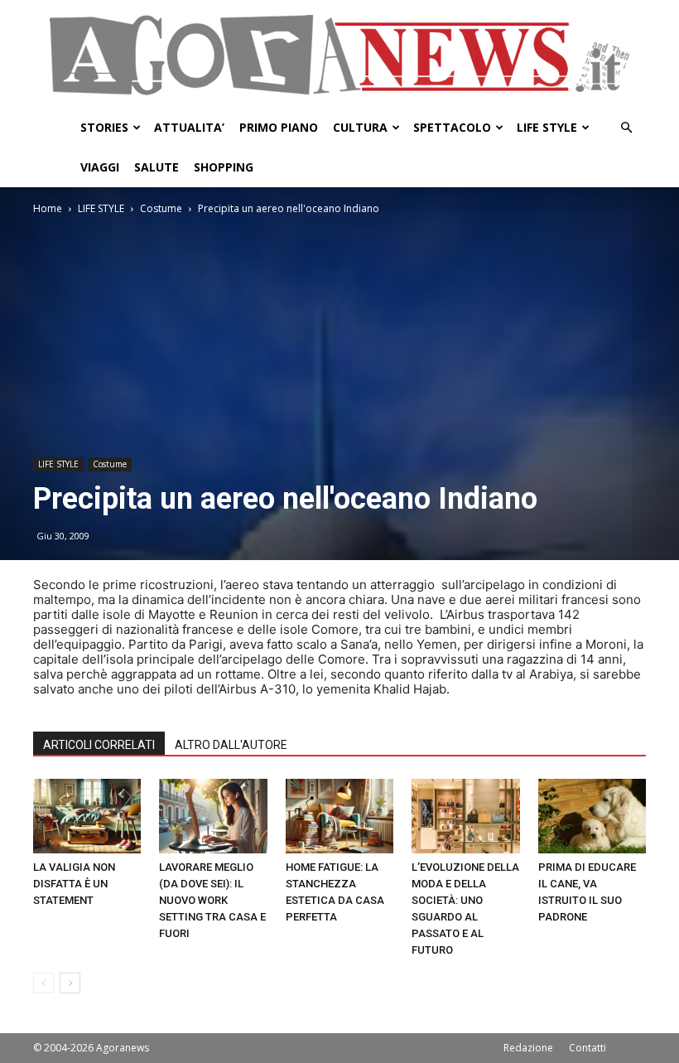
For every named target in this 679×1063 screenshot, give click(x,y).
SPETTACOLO (452, 127)
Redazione (528, 1048)
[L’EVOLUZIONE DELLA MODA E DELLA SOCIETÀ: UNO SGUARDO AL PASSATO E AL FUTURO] (465, 816)
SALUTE (156, 167)
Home (47, 208)
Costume (161, 208)
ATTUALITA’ (189, 127)
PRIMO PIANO (278, 127)
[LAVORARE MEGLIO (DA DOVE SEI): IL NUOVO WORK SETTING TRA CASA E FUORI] (213, 816)
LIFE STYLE (547, 127)
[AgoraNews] (339, 55)
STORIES (104, 127)
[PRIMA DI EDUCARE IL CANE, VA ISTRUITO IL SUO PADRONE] (592, 816)
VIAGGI (99, 167)
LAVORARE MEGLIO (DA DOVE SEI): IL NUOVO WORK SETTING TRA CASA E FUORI (212, 900)
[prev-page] (43, 983)
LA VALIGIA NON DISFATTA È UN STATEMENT (74, 883)
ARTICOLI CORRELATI (99, 744)
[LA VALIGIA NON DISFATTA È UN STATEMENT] (87, 816)
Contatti (587, 1048)
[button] (626, 128)
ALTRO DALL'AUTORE (231, 744)
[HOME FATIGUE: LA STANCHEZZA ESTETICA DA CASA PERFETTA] (339, 816)
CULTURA (360, 127)
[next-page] (70, 983)
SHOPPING (223, 167)
